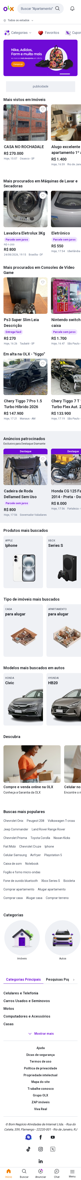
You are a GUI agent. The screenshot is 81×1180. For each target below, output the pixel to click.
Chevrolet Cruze (30, 846)
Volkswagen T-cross (61, 820)
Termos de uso (40, 1061)
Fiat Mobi (9, 846)
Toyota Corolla (40, 838)
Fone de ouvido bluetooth (20, 880)
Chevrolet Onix (13, 820)
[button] (40, 8)
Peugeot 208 (35, 820)
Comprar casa (13, 898)
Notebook (31, 863)
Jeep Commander (15, 829)
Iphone (49, 846)
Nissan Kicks (62, 838)
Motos (8, 1009)
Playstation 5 (53, 855)
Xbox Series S (50, 880)
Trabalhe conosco (40, 1088)
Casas (8, 1024)
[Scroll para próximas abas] (74, 980)
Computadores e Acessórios (26, 1016)
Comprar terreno (57, 898)
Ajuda (41, 1048)
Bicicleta (69, 880)
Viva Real (40, 1109)
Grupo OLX (40, 1095)
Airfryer (35, 855)
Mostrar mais (44, 1033)
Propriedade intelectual (40, 1075)
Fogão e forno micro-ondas (21, 872)
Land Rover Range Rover (48, 829)
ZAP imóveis (41, 1102)
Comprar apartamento (18, 889)
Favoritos (52, 33)
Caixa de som (12, 863)
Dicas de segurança (40, 1055)
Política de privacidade (40, 1068)
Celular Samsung (15, 855)
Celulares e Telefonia (20, 993)
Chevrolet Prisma (15, 838)
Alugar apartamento (52, 889)
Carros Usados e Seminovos (26, 1001)
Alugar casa (34, 898)
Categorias (19, 33)
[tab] (23, 980)
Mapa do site (40, 1082)
